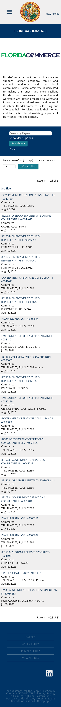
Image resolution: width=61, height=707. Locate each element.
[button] (9, 11)
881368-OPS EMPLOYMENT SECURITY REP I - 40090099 (26, 358)
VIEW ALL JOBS (30, 658)
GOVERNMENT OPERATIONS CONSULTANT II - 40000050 (27, 420)
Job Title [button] (6, 188)
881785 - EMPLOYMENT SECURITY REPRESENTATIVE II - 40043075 (20, 300)
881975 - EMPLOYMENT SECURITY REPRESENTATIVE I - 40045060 (20, 258)
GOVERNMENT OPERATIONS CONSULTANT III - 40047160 (28, 196)
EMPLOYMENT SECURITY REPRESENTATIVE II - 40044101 (27, 337)
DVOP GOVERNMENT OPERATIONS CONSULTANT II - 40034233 (29, 591)
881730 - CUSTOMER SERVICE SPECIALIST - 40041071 (25, 554)
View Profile (52, 13)
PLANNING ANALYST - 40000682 (19, 535)
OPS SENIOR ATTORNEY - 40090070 (21, 573)
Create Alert (29, 166)
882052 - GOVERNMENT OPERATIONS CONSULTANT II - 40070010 (23, 499)
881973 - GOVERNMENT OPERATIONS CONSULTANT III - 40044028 (23, 461)
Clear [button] (13, 149)
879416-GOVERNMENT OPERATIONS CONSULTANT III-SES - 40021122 (22, 441)
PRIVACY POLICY (30, 651)
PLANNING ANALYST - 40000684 (19, 319)
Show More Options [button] (21, 138)
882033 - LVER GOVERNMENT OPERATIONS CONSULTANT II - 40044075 (26, 217)
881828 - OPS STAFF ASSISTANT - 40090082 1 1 (28, 480)
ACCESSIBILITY (30, 644)
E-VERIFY (30, 637)
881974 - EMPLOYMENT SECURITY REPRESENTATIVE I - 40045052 (20, 238)
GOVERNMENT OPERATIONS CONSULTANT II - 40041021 (27, 279)
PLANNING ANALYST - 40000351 (19, 518)
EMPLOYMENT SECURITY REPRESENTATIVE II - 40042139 (27, 399)
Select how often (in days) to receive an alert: (29, 160)
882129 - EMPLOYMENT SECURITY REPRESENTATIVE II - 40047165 (20, 379)
